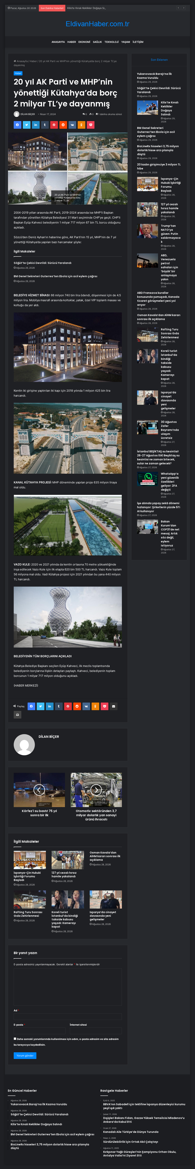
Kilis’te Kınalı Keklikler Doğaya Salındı (88, 8)
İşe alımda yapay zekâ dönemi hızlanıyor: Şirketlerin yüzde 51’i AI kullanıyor (158, 507)
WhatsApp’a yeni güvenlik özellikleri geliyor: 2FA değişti (170, 482)
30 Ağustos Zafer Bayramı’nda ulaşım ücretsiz (170, 430)
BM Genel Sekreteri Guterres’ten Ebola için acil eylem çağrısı (55, 276)
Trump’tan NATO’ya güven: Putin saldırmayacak (171, 234)
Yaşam (125, 41)
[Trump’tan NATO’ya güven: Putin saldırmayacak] (147, 231)
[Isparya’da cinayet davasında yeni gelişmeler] (106, 899)
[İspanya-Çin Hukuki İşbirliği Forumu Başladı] (30, 860)
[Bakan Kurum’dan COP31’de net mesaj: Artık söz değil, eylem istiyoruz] (147, 527)
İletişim (138, 41)
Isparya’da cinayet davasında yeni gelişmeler (103, 915)
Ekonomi (84, 41)
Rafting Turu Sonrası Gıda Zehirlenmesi (28, 914)
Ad (16, 1010)
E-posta (19, 1024)
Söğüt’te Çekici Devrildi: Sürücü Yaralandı (42, 263)
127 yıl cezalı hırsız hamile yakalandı (64, 874)
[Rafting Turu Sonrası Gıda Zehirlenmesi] (30, 899)
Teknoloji (112, 41)
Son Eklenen (159, 59)
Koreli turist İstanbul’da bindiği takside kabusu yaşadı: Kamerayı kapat (65, 919)
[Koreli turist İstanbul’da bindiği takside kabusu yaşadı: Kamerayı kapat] (68, 899)
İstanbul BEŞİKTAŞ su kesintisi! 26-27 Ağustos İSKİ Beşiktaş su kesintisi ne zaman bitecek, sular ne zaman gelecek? (158, 457)
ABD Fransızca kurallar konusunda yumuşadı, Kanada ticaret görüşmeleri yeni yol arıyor (158, 299)
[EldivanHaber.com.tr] (97, 24)
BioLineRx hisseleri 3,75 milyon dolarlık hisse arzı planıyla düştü (158, 150)
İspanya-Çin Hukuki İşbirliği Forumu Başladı (27, 876)
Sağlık (97, 41)
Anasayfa (58, 41)
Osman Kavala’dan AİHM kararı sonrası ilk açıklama (105, 856)
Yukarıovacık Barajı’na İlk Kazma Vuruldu (154, 76)
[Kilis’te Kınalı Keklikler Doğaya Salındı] (147, 108)
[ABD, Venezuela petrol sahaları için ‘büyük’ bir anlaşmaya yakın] (147, 260)
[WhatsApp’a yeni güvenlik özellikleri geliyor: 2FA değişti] (147, 479)
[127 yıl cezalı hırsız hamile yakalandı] (68, 860)
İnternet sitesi (78, 1024)
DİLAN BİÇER (28, 114)
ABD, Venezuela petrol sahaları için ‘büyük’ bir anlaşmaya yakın (169, 267)
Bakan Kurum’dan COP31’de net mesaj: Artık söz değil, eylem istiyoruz (170, 533)
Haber (71, 41)
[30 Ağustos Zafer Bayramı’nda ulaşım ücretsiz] (147, 427)
